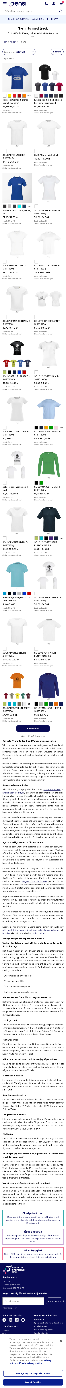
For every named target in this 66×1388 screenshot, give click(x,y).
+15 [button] (28, 96)
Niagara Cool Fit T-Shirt (34, 881)
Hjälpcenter (39, 1319)
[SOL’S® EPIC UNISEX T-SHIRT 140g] (17, 133)
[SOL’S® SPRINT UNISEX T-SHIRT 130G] (17, 354)
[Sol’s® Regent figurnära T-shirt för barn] (17, 575)
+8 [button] (29, 206)
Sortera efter (9, 52)
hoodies (6, 933)
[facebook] (4, 1321)
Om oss (5, 1330)
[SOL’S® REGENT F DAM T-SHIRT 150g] (17, 409)
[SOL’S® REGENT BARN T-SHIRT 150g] (49, 243)
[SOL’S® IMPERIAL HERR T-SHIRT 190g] (49, 575)
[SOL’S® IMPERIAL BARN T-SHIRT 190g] (49, 409)
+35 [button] (28, 704)
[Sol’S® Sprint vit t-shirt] (49, 133)
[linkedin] (17, 1321)
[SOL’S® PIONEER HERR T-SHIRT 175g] (17, 630)
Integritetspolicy (9, 1308)
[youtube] (23, 1321)
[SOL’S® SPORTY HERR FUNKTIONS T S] (49, 520)
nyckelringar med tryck (13, 792)
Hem (5, 42)
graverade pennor (51, 789)
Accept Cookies (33, 1382)
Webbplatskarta (41, 1333)
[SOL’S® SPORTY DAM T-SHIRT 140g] (49, 354)
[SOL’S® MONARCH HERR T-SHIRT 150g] (49, 686)
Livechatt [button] (6, 1281)
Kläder (13, 42)
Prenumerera (54, 1301)
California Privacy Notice (29, 1363)
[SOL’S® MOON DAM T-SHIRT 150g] (17, 243)
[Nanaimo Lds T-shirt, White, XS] (17, 188)
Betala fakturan (40, 1326)
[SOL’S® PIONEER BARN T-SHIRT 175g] (49, 299)
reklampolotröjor (10, 930)
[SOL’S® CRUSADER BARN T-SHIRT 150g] (17, 299)
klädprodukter (38, 933)
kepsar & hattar (51, 930)
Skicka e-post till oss (11, 1284)
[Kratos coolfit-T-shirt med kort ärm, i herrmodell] (49, 77)
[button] (4, 96)
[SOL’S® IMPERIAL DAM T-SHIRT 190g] (49, 188)
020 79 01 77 (18, 1288)
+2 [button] (61, 427)
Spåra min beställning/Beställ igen (48, 1323)
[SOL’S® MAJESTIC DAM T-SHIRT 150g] (49, 464)
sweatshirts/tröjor (28, 930)
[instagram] (11, 1321)
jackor (40, 930)
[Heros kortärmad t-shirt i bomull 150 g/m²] (17, 77)
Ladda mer (33, 728)
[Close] (61, 1341)
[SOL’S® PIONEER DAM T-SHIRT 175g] (17, 520)
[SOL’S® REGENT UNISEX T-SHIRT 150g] (17, 686)
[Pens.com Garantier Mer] (13, 1269)
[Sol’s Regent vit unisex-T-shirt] (17, 464)
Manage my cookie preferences (33, 1373)
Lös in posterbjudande (43, 1329)
